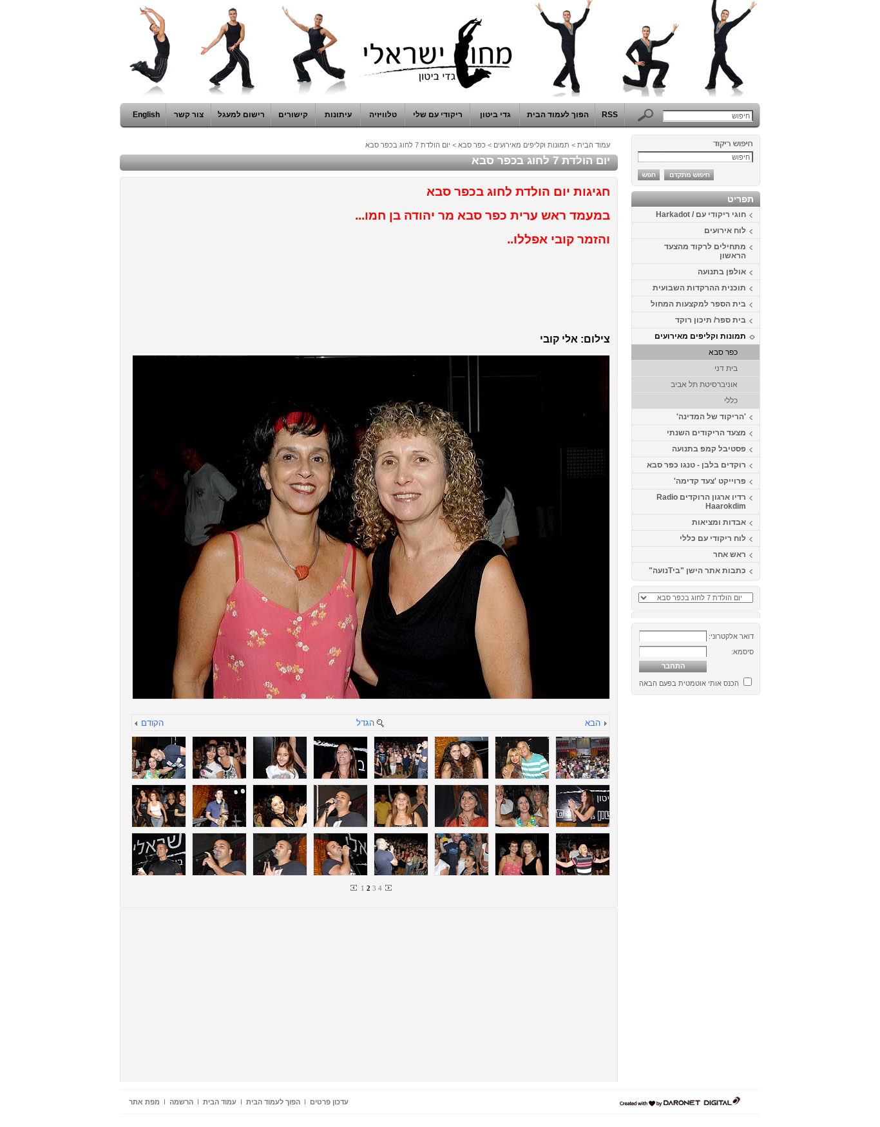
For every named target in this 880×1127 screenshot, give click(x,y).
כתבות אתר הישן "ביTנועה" (697, 570)
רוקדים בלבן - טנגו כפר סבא (696, 464)
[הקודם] (136, 724)
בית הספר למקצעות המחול (698, 303)
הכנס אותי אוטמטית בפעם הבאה (689, 683)
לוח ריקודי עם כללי (713, 538)
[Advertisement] (721, 893)
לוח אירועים (725, 230)
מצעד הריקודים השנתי (706, 432)
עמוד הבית (593, 145)
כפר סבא (723, 352)
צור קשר (189, 114)
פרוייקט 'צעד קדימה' (710, 481)
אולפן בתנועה (722, 271)
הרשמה (181, 1102)
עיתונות (338, 114)
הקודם (152, 723)
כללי (731, 400)
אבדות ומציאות (719, 522)
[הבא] (604, 724)
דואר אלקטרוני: (731, 636)
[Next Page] (388, 888)
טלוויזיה (383, 114)
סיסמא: (742, 652)
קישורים (293, 114)
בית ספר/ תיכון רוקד (710, 320)
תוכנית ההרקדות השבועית (699, 287)
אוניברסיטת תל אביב (704, 384)
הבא (592, 723)
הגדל (365, 723)
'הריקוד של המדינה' (711, 416)
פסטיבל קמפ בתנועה (709, 448)
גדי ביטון (495, 114)
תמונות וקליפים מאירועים (700, 336)
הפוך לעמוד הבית (558, 114)
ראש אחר (729, 554)
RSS (610, 114)
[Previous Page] (354, 888)
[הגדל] (380, 724)
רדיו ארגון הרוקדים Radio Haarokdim (701, 502)
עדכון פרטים (329, 1102)
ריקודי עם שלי (438, 114)
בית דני (726, 368)
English (146, 114)
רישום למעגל (241, 114)
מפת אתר (144, 1102)
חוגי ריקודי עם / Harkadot (701, 214)
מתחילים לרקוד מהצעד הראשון (705, 251)
